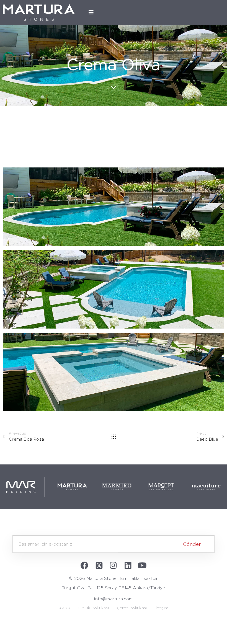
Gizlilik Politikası (93, 608)
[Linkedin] (128, 565)
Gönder (192, 544)
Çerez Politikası (132, 608)
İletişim (161, 608)
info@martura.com (113, 599)
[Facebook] (85, 565)
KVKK (64, 608)
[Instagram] (113, 565)
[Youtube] (142, 565)
